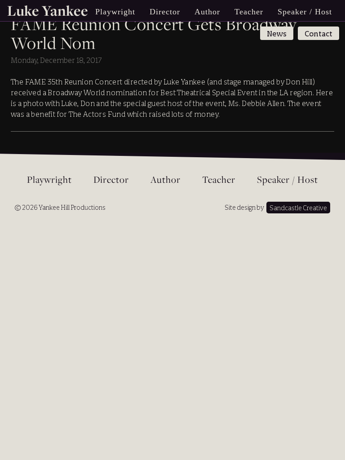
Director (165, 11)
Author (207, 11)
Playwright (49, 180)
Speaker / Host (305, 11)
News (277, 34)
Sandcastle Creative (298, 207)
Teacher (248, 11)
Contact (318, 34)
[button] (115, 12)
